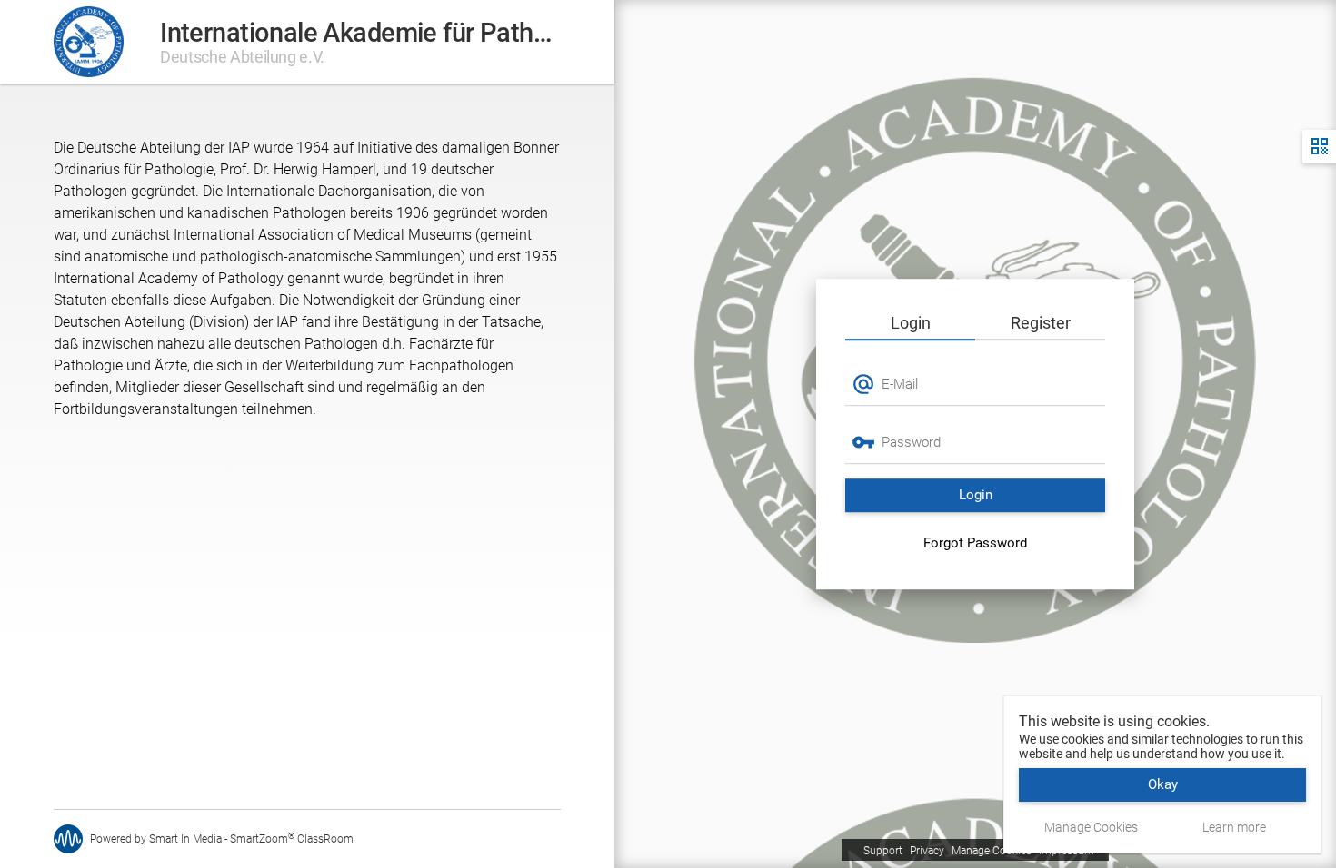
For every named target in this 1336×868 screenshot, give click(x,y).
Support (882, 850)
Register (1041, 322)
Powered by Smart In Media (156, 839)
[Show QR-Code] (1319, 146)
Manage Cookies (992, 850)
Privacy (927, 850)
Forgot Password (975, 543)
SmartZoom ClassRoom (292, 839)
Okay (1163, 784)
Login (911, 322)
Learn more (1234, 827)
